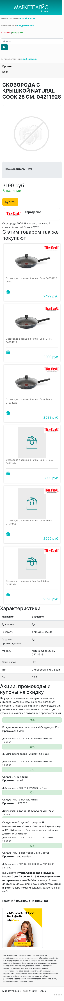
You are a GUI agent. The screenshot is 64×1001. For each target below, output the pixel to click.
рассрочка (17, 33)
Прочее (6, 66)
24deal (24, 990)
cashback (6, 33)
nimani (58, 994)
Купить (10, 202)
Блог (5, 71)
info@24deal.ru (29, 59)
